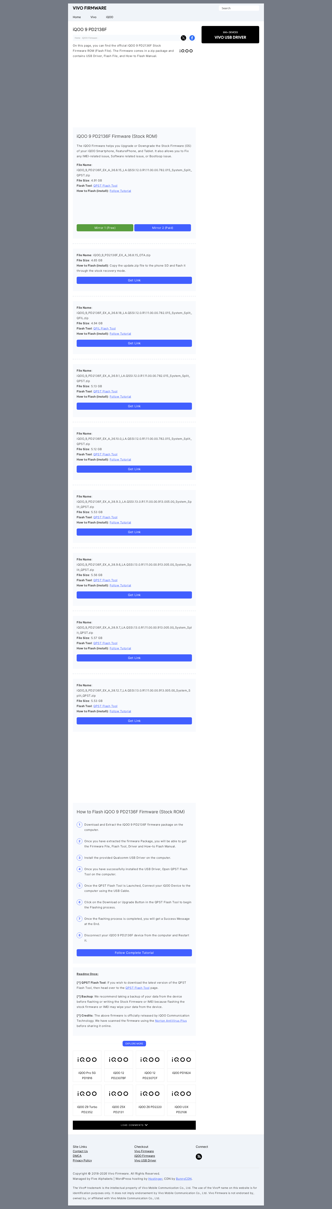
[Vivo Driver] (230, 40)
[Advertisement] (134, 92)
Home (77, 38)
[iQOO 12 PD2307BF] (119, 1067)
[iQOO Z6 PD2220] (150, 1102)
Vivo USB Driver (145, 1160)
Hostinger (155, 1179)
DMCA (77, 1156)
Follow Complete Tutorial (134, 953)
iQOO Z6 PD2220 (150, 1107)
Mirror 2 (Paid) (162, 228)
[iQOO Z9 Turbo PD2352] (87, 1102)
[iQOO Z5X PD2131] (119, 1102)
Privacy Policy (82, 1160)
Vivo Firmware (89, 8)
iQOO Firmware (89, 38)
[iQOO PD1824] (181, 1067)
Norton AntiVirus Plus (171, 1021)
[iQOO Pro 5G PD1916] (87, 1067)
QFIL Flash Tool (104, 328)
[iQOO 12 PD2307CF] (150, 1067)
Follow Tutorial (120, 191)
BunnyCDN (184, 1179)
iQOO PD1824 (181, 1073)
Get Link (134, 280)
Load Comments (132, 1125)
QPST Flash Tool (105, 185)
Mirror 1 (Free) (105, 228)
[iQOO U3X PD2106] (181, 1102)
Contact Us (80, 1151)
